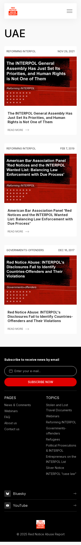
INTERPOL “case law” (61, 474)
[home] (13, 11)
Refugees (53, 439)
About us (10, 423)
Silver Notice (55, 468)
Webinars (11, 411)
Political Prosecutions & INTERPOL (61, 448)
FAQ (7, 417)
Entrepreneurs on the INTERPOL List (61, 459)
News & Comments (17, 405)
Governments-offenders (56, 430)
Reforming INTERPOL (61, 422)
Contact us (11, 429)
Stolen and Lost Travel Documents (59, 407)
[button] (69, 11)
